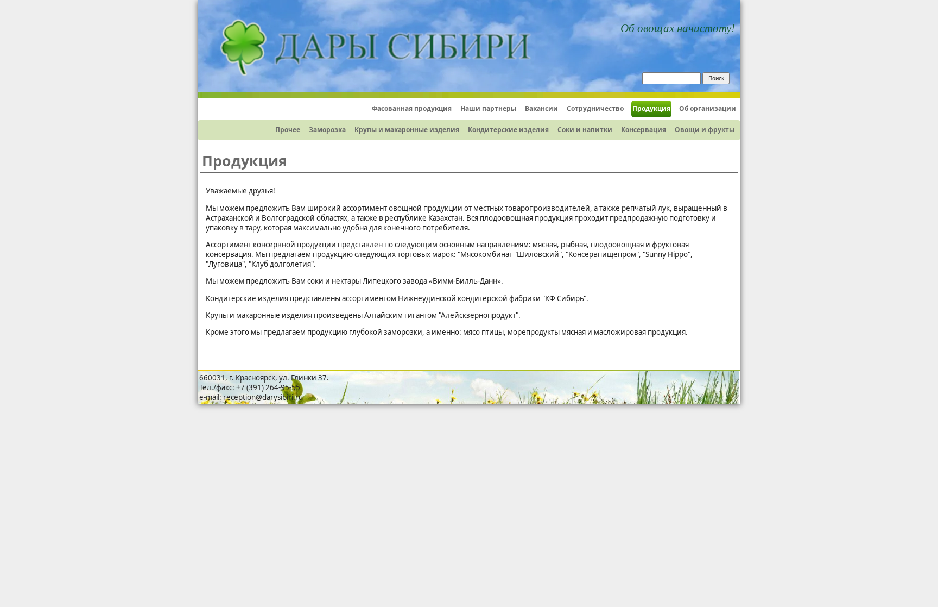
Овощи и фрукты (704, 129)
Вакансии (541, 108)
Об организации (707, 108)
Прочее (287, 129)
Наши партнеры (488, 108)
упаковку (222, 228)
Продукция (651, 108)
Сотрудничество (595, 108)
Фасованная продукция (412, 108)
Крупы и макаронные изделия (406, 129)
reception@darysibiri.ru (263, 397)
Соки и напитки (584, 129)
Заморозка (327, 129)
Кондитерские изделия (508, 129)
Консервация (643, 129)
